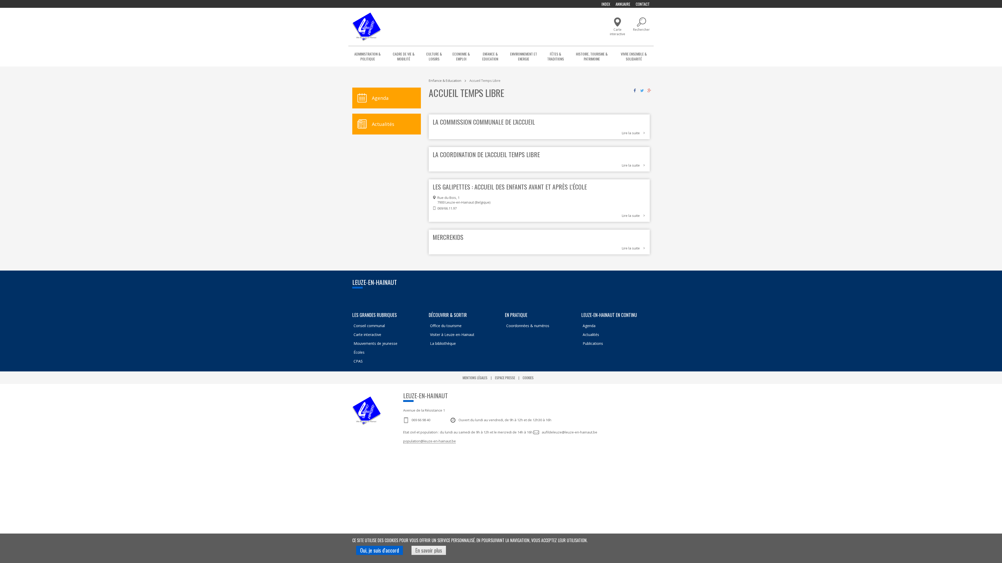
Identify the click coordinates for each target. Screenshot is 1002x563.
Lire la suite (631, 133)
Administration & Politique (367, 56)
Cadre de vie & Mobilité (404, 56)
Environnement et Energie (523, 56)
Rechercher (641, 29)
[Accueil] (366, 27)
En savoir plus (428, 550)
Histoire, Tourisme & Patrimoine (592, 56)
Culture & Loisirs (434, 56)
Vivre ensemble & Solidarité (634, 56)
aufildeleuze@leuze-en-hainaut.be (569, 432)
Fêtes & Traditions (555, 56)
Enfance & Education (490, 56)
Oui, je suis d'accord (379, 550)
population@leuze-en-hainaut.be (429, 441)
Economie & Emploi (461, 56)
